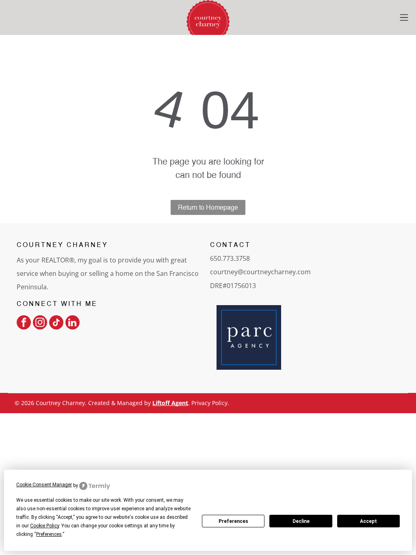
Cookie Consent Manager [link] (44, 485)
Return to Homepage (208, 207)
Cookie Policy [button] (44, 526)
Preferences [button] (49, 534)
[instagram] (40, 323)
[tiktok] (56, 323)
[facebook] (24, 323)
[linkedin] (72, 323)
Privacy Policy (209, 403)
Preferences (233, 521)
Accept (368, 521)
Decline (301, 521)
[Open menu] (404, 17)
